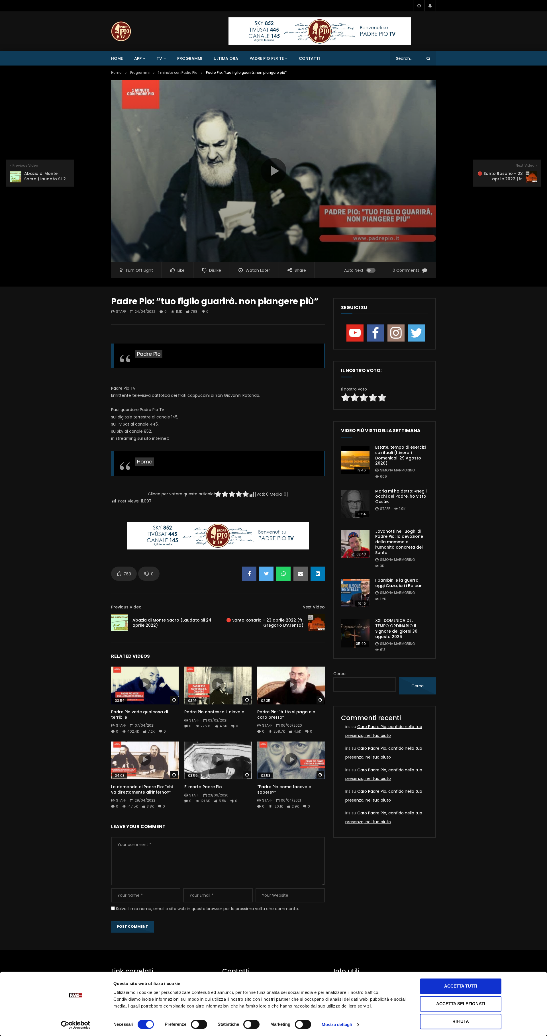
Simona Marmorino (397, 470)
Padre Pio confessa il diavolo (214, 712)
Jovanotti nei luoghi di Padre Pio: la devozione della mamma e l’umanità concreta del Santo (399, 542)
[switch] (199, 1024)
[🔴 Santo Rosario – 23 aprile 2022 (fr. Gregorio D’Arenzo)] (316, 622)
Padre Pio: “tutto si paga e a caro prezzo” (286, 714)
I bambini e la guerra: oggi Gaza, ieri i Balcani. (399, 583)
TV (159, 58)
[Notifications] (430, 5)
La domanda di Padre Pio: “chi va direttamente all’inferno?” (142, 789)
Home (117, 58)
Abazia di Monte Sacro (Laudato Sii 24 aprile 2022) (171, 622)
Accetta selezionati (460, 1003)
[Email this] (300, 574)
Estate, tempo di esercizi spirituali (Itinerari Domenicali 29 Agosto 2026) (400, 455)
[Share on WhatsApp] (283, 574)
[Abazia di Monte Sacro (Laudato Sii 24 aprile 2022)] (119, 622)
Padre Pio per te (267, 58)
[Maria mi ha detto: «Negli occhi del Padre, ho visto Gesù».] (355, 504)
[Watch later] (418, 5)
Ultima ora (226, 58)
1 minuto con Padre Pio (177, 72)
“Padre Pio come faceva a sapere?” (284, 789)
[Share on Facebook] (249, 574)
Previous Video (126, 607)
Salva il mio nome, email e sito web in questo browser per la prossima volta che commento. (207, 909)
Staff (121, 311)
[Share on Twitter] (266, 574)
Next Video (314, 607)
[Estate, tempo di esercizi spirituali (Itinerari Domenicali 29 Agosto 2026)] (355, 460)
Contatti (309, 58)
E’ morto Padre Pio (203, 787)
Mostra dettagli (337, 1024)
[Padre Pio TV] (121, 31)
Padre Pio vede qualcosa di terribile (139, 714)
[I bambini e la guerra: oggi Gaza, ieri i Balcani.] (355, 593)
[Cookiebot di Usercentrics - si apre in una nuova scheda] (76, 1025)
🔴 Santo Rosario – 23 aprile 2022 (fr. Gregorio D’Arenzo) (264, 622)
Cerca (339, 674)
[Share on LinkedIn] (318, 574)
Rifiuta (460, 1021)
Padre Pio (149, 353)
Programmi (189, 58)
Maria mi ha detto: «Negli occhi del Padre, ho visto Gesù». (400, 496)
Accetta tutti (460, 986)
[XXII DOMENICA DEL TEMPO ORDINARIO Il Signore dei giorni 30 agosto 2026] (355, 633)
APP (138, 58)
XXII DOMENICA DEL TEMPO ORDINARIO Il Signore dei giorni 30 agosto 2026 (396, 628)
